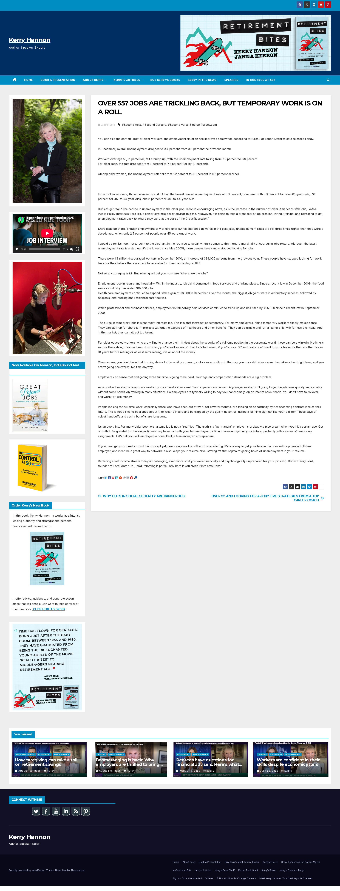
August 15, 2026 (110, 771)
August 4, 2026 (190, 771)
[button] (328, 80)
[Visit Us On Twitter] (36, 811)
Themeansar (78, 870)
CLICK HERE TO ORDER (48, 609)
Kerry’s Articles (127, 80)
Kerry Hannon (29, 40)
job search (276, 754)
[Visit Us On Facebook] (46, 811)
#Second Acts (131, 124)
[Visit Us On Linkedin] (66, 811)
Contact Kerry (270, 862)
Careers (101, 754)
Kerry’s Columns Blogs (292, 870)
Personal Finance (25, 754)
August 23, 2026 (29, 771)
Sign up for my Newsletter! (187, 878)
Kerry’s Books (269, 870)
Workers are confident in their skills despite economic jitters (288, 762)
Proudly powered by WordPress (27, 870)
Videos (209, 878)
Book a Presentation (58, 80)
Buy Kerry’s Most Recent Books (242, 862)
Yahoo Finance (61, 754)
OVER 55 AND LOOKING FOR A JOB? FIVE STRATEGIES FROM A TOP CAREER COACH (265, 498)
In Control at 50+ (260, 80)
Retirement (44, 754)
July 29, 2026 (269, 771)
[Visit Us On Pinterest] (85, 811)
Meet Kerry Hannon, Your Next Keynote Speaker (285, 878)
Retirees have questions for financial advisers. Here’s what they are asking (207, 764)
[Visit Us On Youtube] (56, 811)
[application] (47, 233)
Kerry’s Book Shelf (225, 870)
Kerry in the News (202, 80)
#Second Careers (154, 124)
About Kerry (93, 80)
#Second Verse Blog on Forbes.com (192, 124)
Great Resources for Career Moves (300, 862)
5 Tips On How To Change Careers (236, 878)
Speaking (231, 80)
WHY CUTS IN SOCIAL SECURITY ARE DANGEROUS (144, 496)
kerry (51, 771)
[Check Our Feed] (76, 811)
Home (28, 80)
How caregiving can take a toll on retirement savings (46, 762)
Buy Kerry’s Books (165, 80)
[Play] (17, 249)
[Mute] (71, 249)
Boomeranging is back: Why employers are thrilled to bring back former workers (127, 764)
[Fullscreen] (77, 249)
